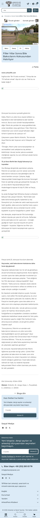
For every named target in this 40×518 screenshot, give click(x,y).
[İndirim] (35, 10)
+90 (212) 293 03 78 (23, 466)
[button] (3, 3)
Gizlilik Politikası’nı (8, 456)
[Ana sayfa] (2, 16)
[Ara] (29, 10)
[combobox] (17, 10)
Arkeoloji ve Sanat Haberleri (13, 16)
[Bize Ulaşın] (29, 4)
